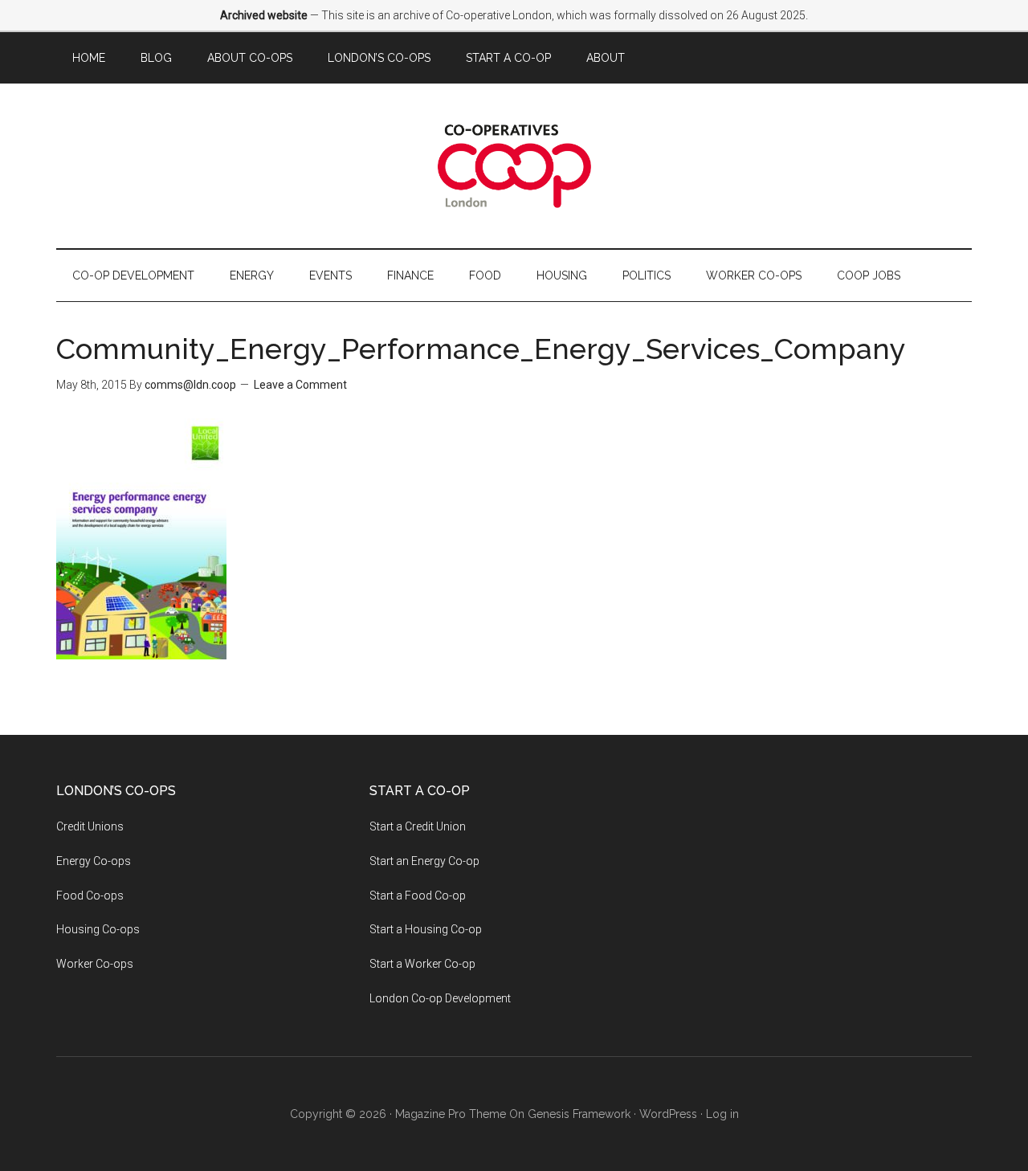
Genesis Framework (579, 1114)
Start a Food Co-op (417, 895)
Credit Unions (90, 826)
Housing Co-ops (98, 929)
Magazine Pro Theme (450, 1114)
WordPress (668, 1114)
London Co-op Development (440, 998)
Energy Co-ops (93, 861)
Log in (722, 1114)
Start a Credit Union (417, 826)
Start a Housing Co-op (425, 929)
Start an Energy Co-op (424, 861)
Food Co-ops (90, 895)
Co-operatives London (514, 166)
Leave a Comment (300, 384)
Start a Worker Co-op (422, 963)
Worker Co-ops (94, 963)
